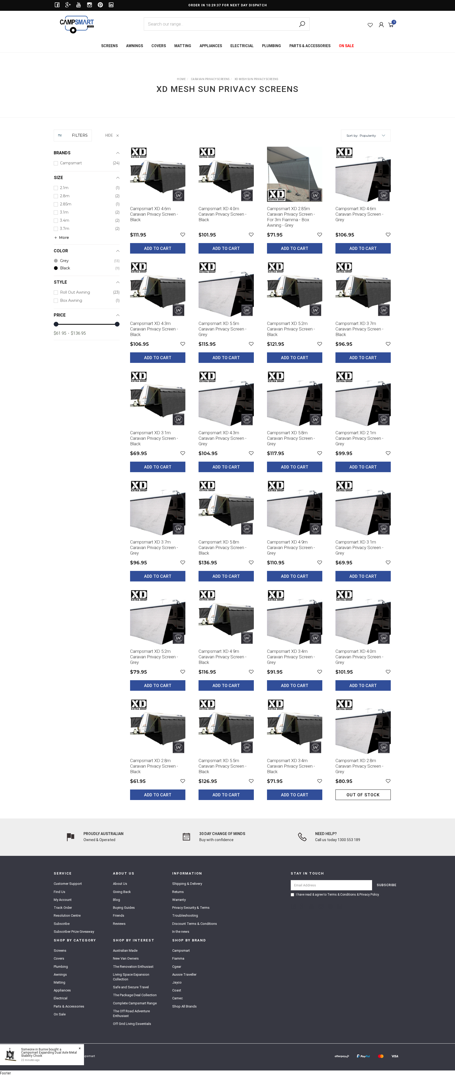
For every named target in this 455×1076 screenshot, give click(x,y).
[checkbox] (87, 163)
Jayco (177, 982)
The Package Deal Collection (135, 995)
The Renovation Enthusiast (133, 967)
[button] (372, 135)
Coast (176, 990)
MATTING (182, 46)
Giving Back (122, 892)
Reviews (119, 924)
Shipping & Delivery (187, 884)
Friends (118, 915)
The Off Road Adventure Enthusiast (131, 1013)
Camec (177, 998)
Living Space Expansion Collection (131, 977)
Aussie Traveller (184, 974)
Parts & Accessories (69, 1006)
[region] (87, 469)
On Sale (60, 1014)
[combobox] (227, 24)
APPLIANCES (211, 46)
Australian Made (125, 950)
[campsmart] (77, 24)
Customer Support (68, 884)
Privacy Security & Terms (191, 908)
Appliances (62, 990)
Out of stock (363, 794)
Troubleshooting (185, 915)
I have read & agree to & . (337, 894)
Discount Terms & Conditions (194, 924)
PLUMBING (271, 46)
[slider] (56, 324)
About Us (120, 884)
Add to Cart (157, 248)
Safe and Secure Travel (131, 987)
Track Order (63, 908)
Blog (116, 900)
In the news (180, 932)
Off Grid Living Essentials (132, 1024)
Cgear (176, 967)
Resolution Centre (67, 915)
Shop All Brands (184, 1006)
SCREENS (109, 46)
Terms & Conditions (341, 894)
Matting (59, 982)
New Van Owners (126, 958)
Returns (178, 892)
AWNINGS (134, 46)
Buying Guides (124, 908)
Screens (60, 950)
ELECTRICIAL (242, 46)
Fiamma (178, 958)
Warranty (179, 900)
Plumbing (61, 967)
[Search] (302, 24)
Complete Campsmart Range (135, 1003)
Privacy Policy (369, 894)
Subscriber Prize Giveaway (74, 932)
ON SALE (346, 46)
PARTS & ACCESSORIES (309, 46)
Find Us (59, 892)
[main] (260, 477)
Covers (59, 958)
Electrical (60, 998)
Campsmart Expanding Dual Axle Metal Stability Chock (49, 1054)
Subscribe (62, 924)
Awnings (60, 974)
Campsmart (181, 950)
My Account (63, 900)
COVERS (158, 46)
